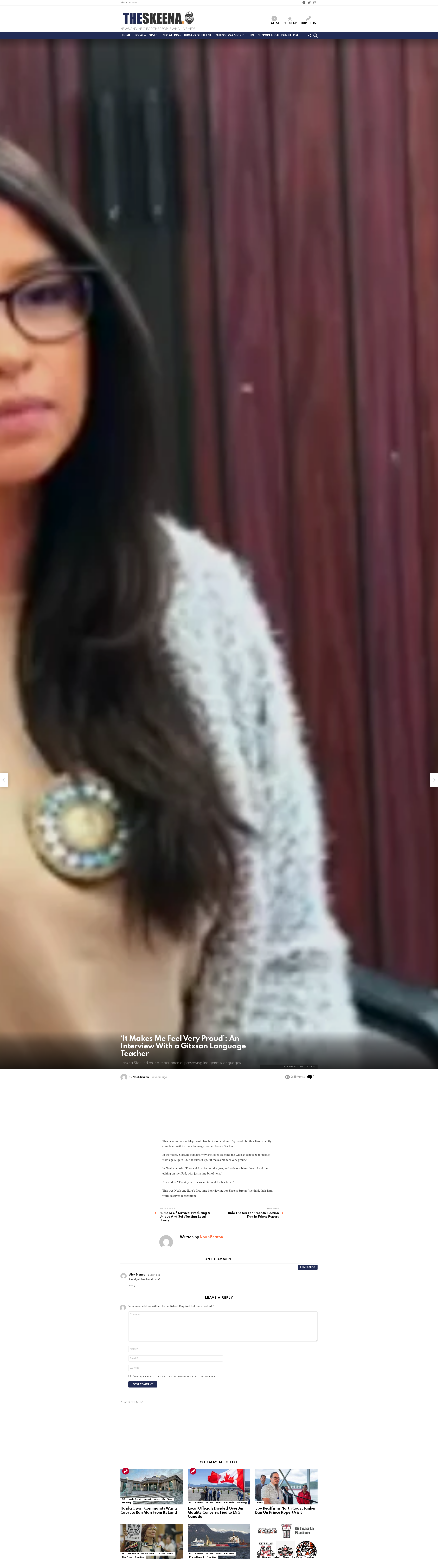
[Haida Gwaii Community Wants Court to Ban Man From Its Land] (151, 1486)
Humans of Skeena (198, 35)
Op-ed (153, 35)
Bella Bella (133, 1554)
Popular (290, 23)
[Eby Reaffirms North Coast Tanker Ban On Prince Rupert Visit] (286, 1486)
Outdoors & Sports (230, 35)
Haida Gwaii (134, 1499)
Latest (274, 23)
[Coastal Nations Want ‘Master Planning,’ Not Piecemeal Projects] (151, 1541)
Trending (125, 1471)
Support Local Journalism (278, 35)
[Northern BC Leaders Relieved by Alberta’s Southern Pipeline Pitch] (219, 1541)
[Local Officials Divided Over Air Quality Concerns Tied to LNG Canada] (219, 1486)
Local (139, 35)
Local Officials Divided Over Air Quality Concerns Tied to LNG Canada (216, 1513)
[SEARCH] (315, 35)
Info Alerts (170, 35)
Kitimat (199, 1503)
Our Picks (308, 23)
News (156, 1499)
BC (123, 1499)
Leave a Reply (307, 1267)
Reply (132, 1286)
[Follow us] (310, 35)
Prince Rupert (196, 1557)
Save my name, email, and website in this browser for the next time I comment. (174, 1376)
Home (126, 35)
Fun (251, 35)
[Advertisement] (219, 1428)
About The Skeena (129, 3)
